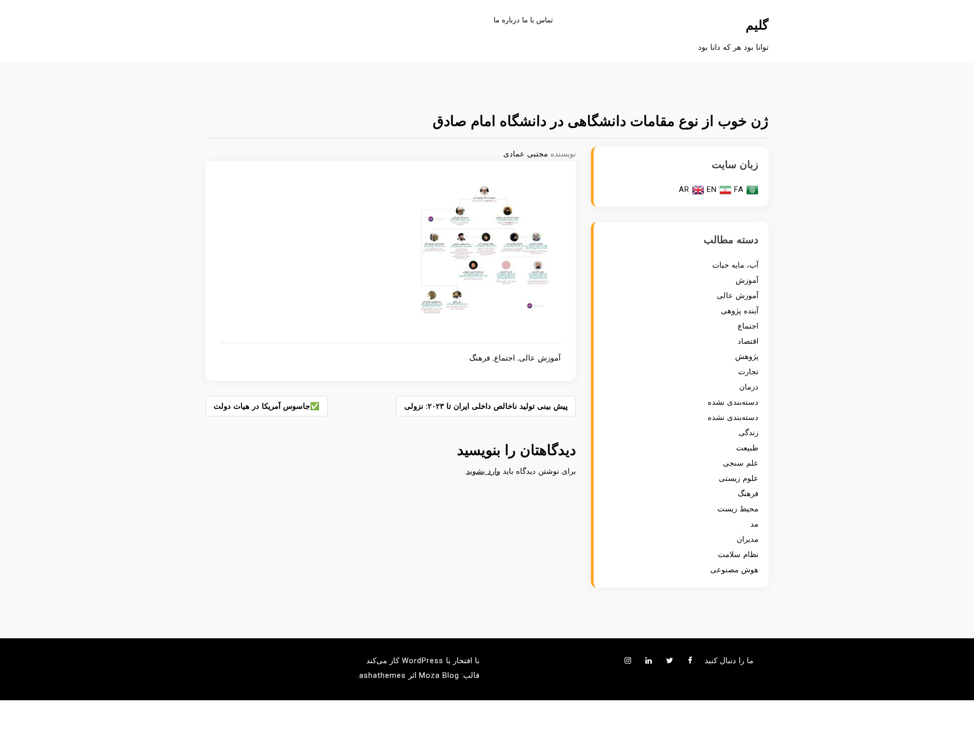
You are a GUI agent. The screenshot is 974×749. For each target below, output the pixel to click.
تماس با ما (537, 20)
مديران (747, 539)
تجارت (748, 371)
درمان (748, 387)
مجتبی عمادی (525, 153)
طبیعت (747, 447)
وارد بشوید (483, 471)
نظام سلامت (738, 554)
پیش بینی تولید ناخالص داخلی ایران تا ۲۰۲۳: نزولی (486, 406)
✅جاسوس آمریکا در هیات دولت (267, 406)
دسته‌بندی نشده (733, 402)
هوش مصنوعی (734, 569)
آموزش (747, 280)
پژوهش (746, 356)
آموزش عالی (540, 358)
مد (754, 524)
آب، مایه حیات (735, 265)
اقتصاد (748, 341)
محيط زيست (737, 508)
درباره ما (506, 20)
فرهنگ (479, 358)
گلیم (757, 25)
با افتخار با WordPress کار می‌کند (422, 660)
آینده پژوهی (739, 310)
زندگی (748, 432)
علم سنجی (740, 463)
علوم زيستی (738, 478)
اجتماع (504, 358)
